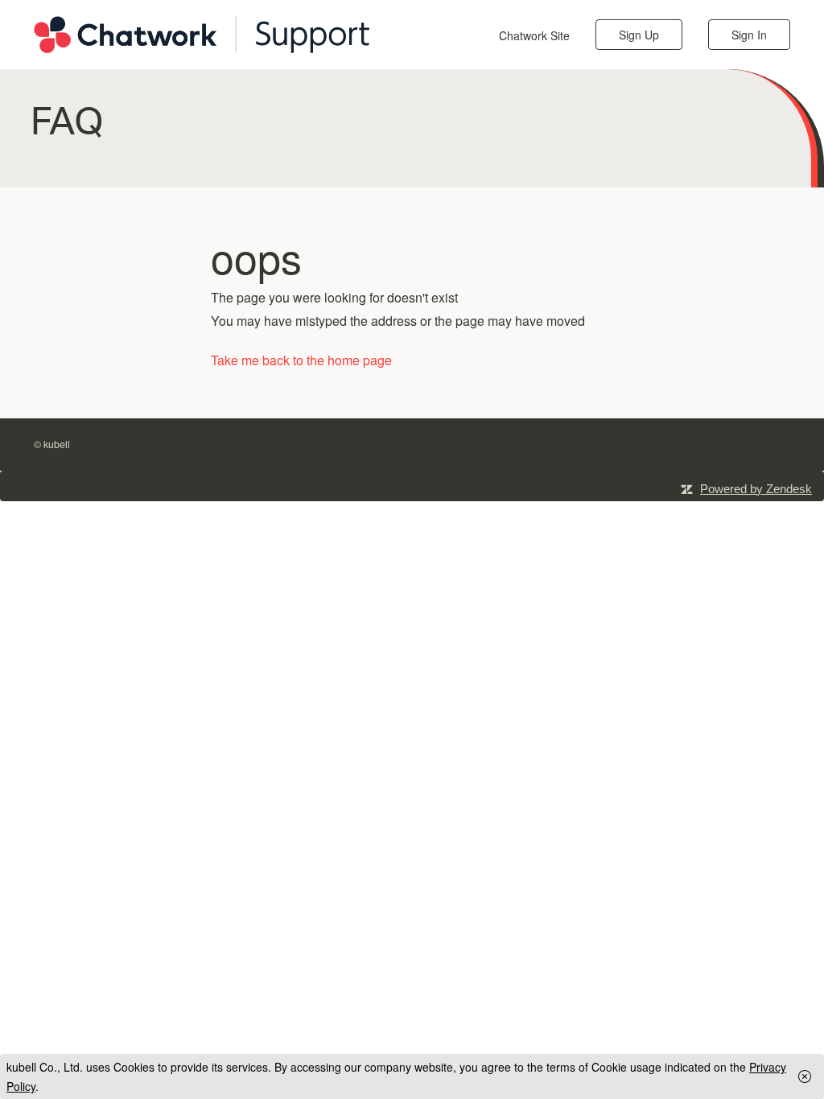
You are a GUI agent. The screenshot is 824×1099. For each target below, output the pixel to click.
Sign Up (639, 35)
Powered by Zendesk (756, 489)
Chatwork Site (534, 35)
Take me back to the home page (301, 360)
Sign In (749, 35)
